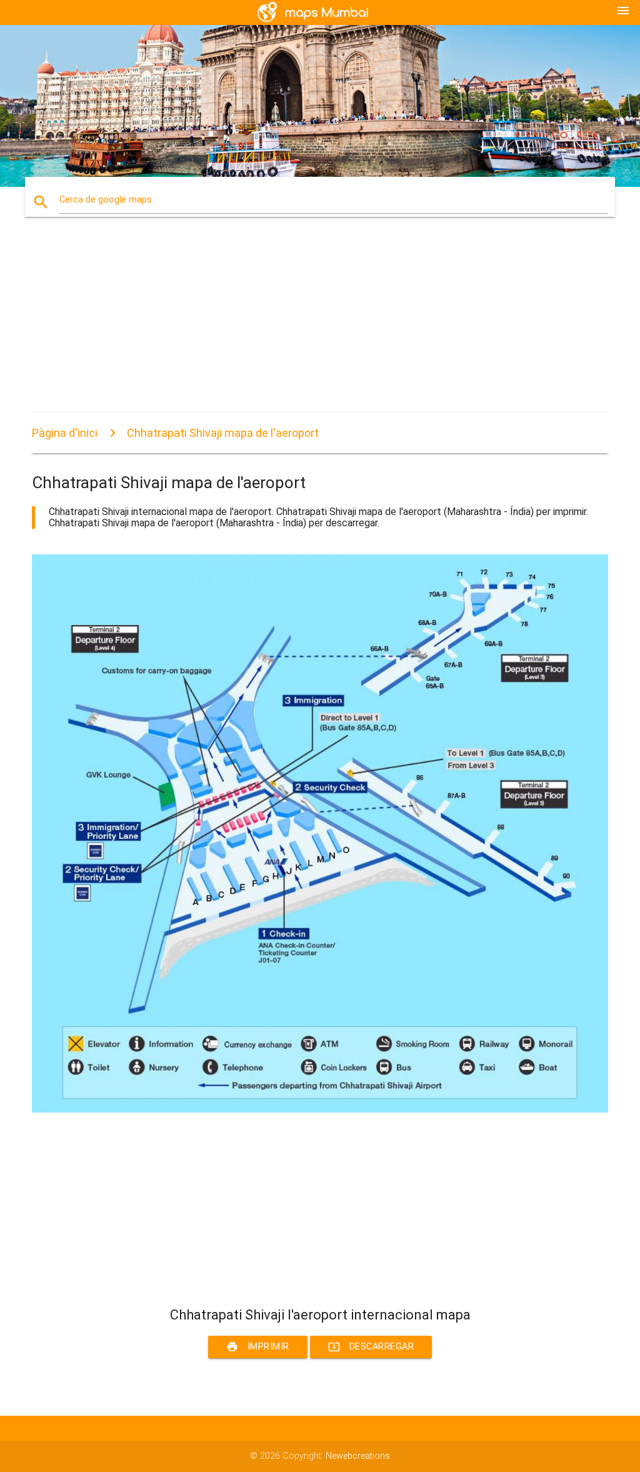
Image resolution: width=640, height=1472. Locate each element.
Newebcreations (358, 1456)
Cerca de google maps (105, 199)
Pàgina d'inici (65, 432)
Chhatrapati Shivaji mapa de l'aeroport (223, 432)
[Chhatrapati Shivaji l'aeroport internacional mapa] (320, 1109)
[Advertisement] (320, 325)
